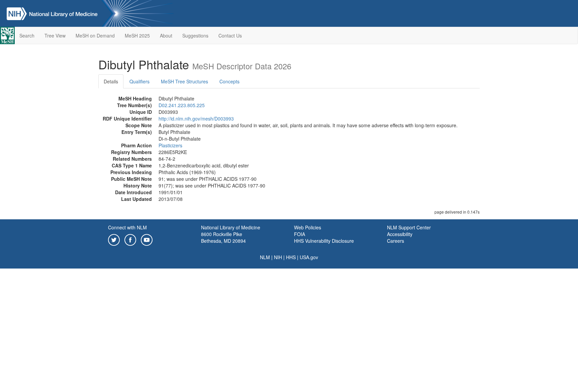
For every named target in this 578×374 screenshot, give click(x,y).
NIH (278, 257)
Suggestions (195, 35)
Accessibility (399, 234)
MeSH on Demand (95, 35)
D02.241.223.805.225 (182, 105)
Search (26, 35)
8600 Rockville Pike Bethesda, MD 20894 (223, 237)
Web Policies (307, 227)
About (166, 35)
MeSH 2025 (137, 35)
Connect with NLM (127, 227)
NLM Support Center (409, 227)
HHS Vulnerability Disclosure (324, 240)
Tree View (55, 35)
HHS (291, 257)
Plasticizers (170, 145)
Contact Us (230, 35)
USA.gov (309, 257)
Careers (395, 240)
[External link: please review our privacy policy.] (114, 239)
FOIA (299, 234)
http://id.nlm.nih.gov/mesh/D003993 (196, 118)
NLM (265, 257)
